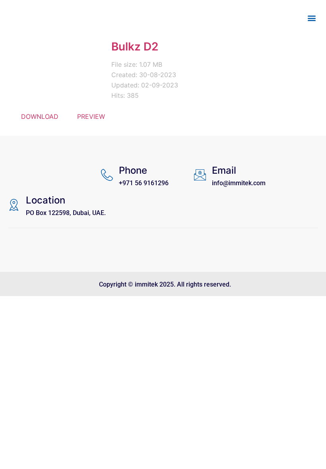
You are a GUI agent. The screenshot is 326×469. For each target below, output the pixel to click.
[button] (311, 18)
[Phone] (107, 175)
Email (224, 170)
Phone (133, 170)
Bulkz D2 (134, 46)
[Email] (200, 175)
